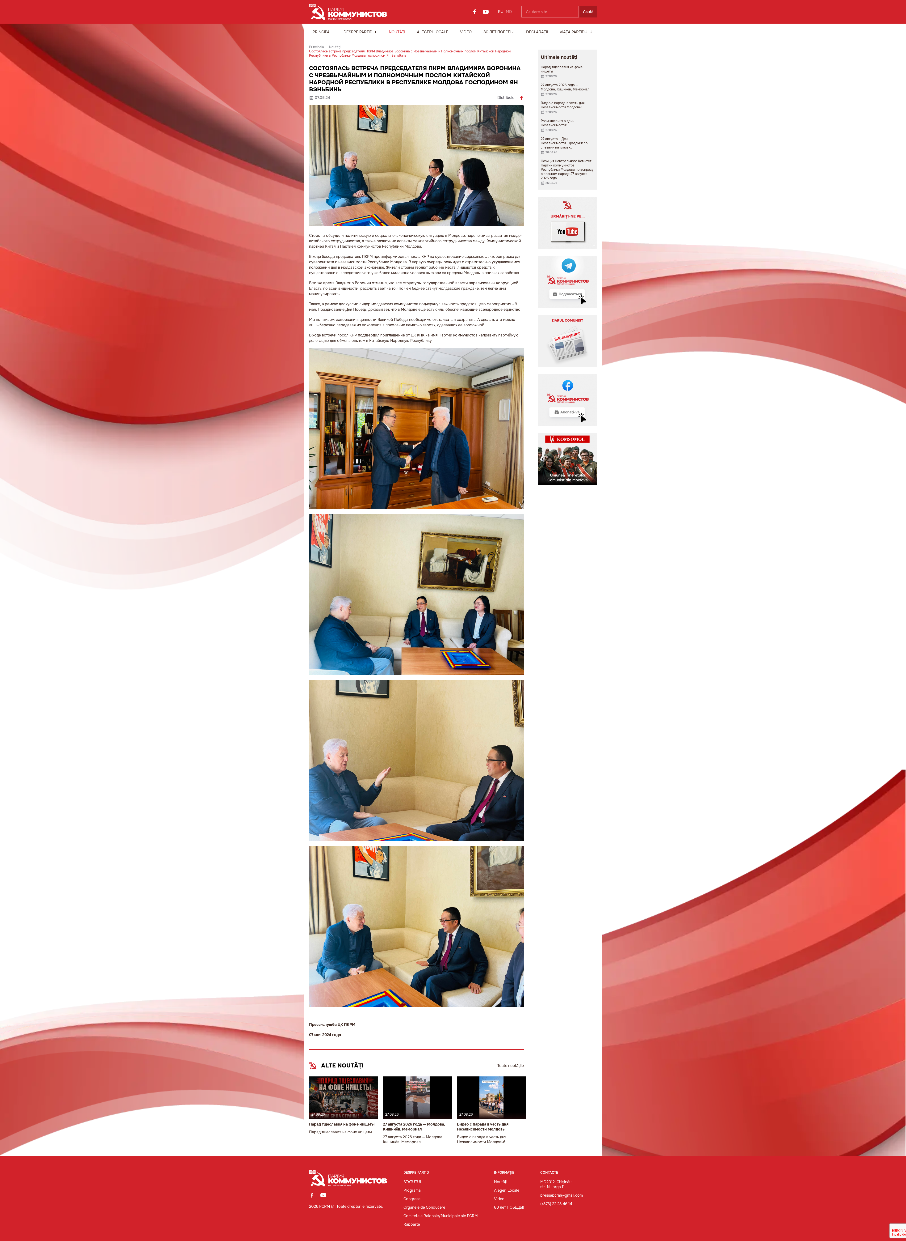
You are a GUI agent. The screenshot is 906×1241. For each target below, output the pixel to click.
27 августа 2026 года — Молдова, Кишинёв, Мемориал (414, 1127)
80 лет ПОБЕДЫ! (498, 32)
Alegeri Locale (432, 32)
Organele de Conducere (424, 1207)
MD (509, 11)
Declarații (537, 32)
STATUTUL (412, 1181)
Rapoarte (411, 1224)
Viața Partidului (576, 32)
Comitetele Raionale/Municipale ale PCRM (440, 1215)
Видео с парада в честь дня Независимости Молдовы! (482, 1127)
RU (500, 11)
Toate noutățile (510, 1065)
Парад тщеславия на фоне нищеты (341, 1124)
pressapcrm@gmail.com (561, 1195)
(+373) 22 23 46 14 (556, 1203)
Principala (316, 47)
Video (466, 32)
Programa (412, 1190)
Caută (588, 11)
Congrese (411, 1198)
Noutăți (397, 32)
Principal (322, 32)
